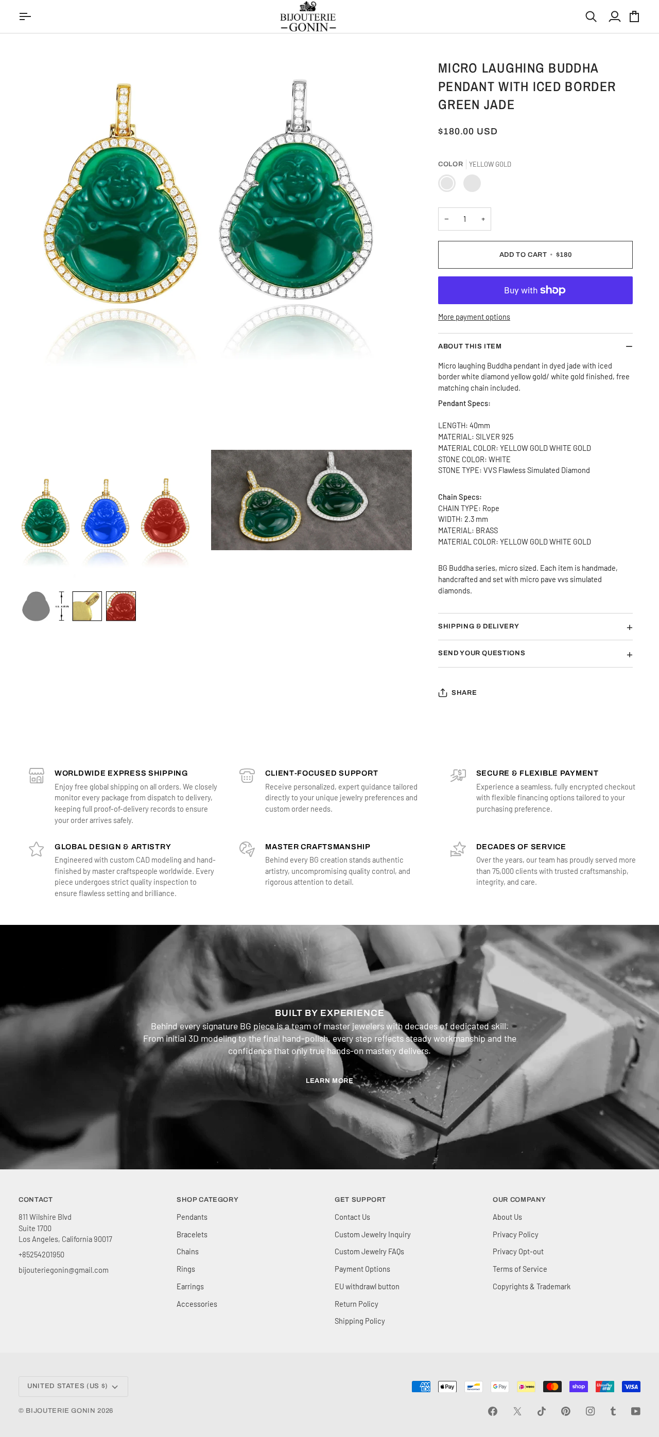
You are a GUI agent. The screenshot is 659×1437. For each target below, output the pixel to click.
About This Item (470, 346)
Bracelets (192, 1234)
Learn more (330, 1080)
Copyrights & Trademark (531, 1286)
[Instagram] (590, 1411)
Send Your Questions (481, 653)
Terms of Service (520, 1268)
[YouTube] (635, 1411)
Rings (186, 1268)
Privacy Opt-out (518, 1251)
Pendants (192, 1216)
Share (464, 692)
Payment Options (362, 1268)
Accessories (197, 1303)
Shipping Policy (360, 1320)
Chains (188, 1251)
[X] (517, 1411)
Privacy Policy (516, 1234)
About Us (507, 1216)
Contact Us (352, 1216)
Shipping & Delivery (478, 626)
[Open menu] (26, 16)
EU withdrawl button (367, 1286)
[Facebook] (492, 1411)
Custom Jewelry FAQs (369, 1251)
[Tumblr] (613, 1411)
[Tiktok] (541, 1411)
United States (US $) (67, 1386)
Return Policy (356, 1303)
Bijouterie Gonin (60, 1410)
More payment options (474, 316)
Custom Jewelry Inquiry (373, 1234)
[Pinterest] (565, 1411)
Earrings (190, 1286)
